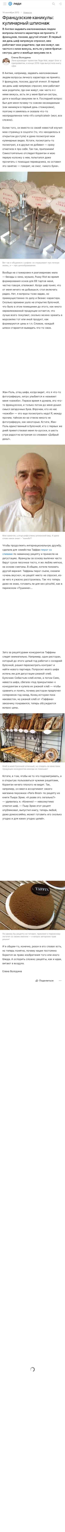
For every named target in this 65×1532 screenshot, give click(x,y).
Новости (27, 12)
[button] (32, 215)
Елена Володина (21, 57)
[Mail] (10, 3)
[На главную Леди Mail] (16, 3)
